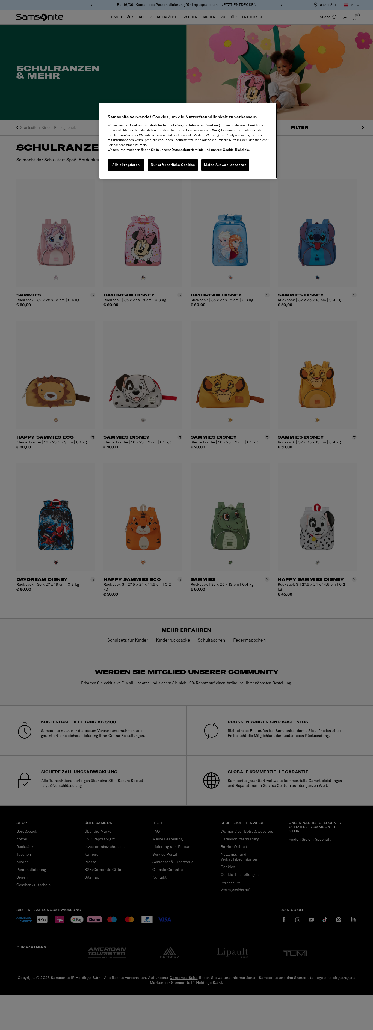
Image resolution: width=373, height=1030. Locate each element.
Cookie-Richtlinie (236, 150)
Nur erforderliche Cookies (173, 165)
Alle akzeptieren (126, 165)
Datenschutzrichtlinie (187, 150)
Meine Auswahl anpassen (225, 165)
